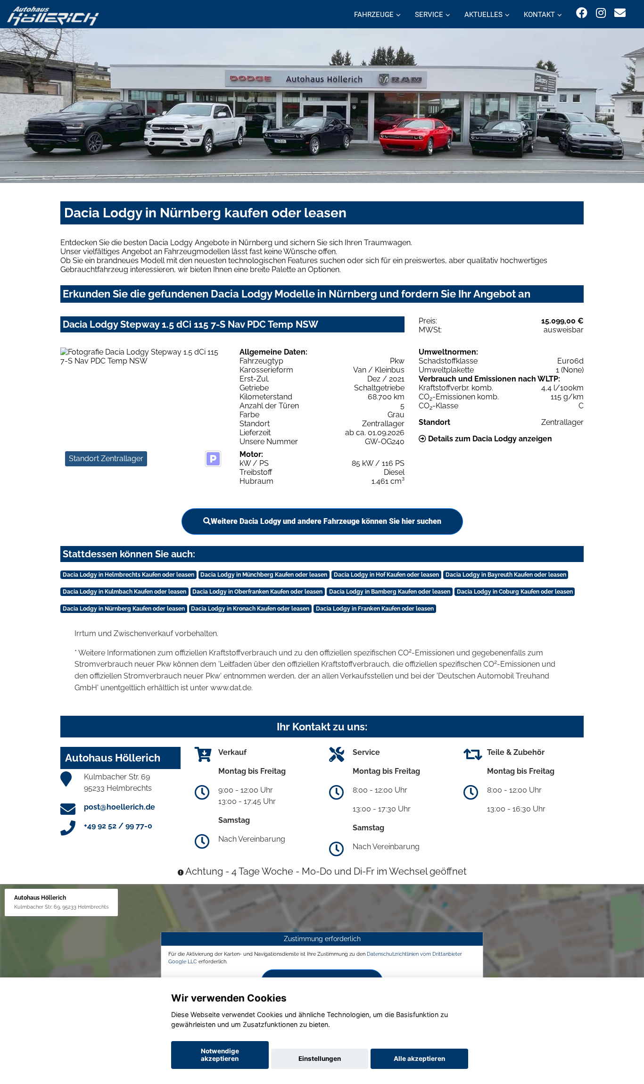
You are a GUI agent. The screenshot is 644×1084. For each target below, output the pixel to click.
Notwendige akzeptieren (220, 1054)
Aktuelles (483, 14)
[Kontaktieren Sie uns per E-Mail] (620, 13)
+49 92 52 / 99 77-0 (118, 825)
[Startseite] (53, 15)
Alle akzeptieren (419, 1058)
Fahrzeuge (374, 14)
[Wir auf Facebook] (581, 13)
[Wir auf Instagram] (601, 13)
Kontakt (539, 14)
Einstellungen (319, 1058)
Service (429, 14)
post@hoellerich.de (119, 807)
